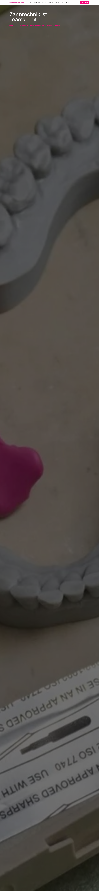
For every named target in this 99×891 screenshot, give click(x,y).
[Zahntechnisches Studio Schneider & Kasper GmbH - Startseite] (16, 2)
